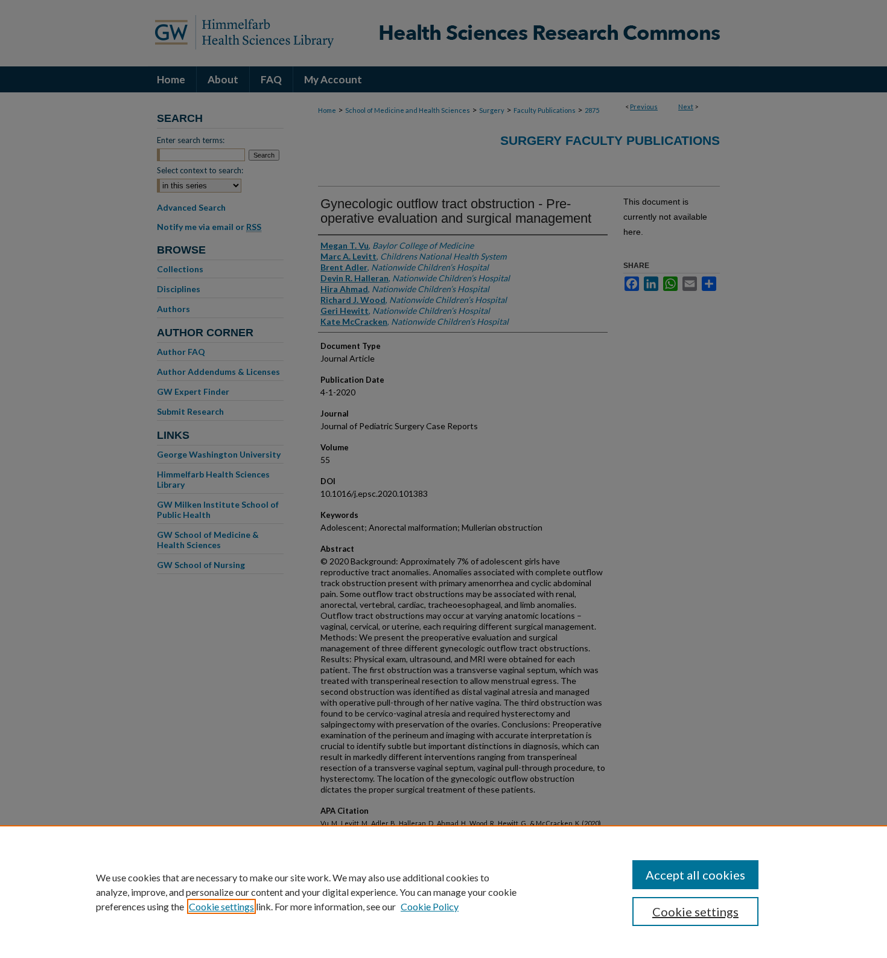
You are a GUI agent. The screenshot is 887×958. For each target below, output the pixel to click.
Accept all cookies (695, 874)
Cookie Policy (430, 906)
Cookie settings (221, 906)
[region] (443, 891)
